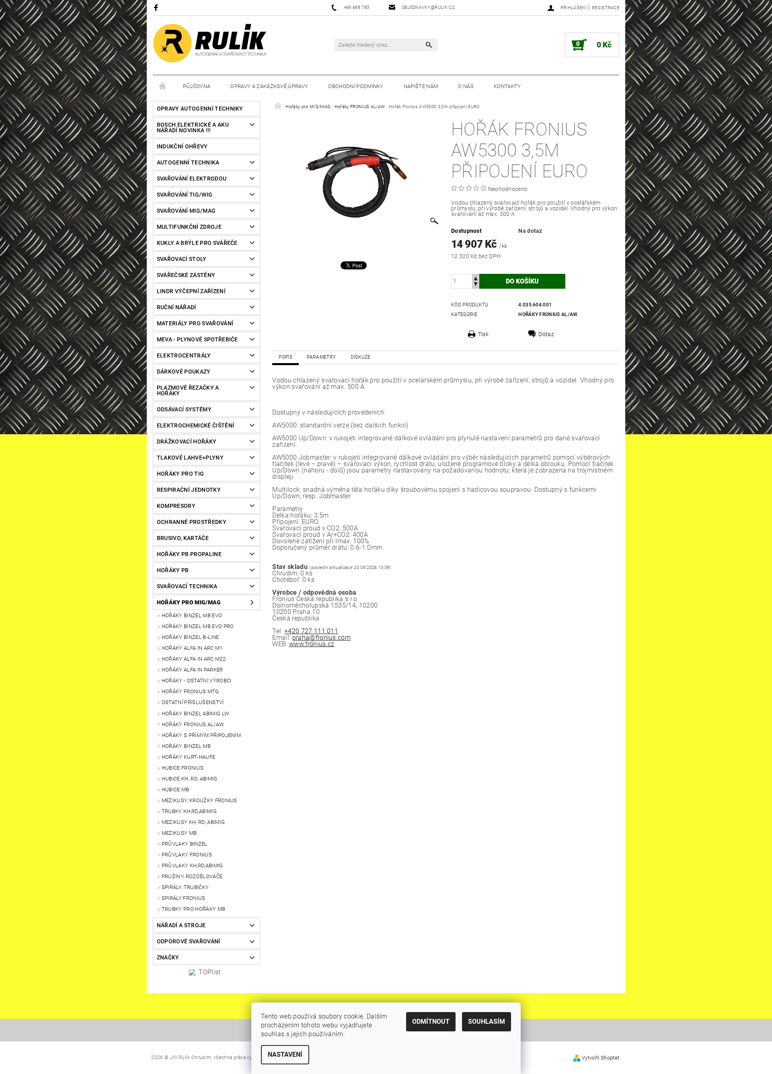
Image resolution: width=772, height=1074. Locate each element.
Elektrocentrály (184, 355)
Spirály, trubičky (185, 887)
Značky (168, 957)
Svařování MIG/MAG (186, 210)
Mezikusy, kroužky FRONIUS (199, 800)
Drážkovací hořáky (186, 441)
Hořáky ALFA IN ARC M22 (194, 659)
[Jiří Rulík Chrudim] (210, 43)
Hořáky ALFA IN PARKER (192, 670)
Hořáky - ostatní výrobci (197, 681)
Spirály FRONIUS (183, 898)
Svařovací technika (187, 586)
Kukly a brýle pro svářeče (197, 243)
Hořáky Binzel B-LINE (190, 637)
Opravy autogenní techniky (200, 108)
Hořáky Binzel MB (186, 746)
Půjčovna (197, 86)
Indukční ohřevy (182, 146)
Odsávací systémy (184, 409)
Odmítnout (431, 1021)
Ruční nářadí (176, 307)
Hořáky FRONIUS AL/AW (193, 724)
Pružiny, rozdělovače (192, 876)
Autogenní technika (188, 162)
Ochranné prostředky (191, 522)
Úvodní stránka (163, 86)
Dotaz (546, 334)
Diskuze (361, 357)
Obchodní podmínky (355, 86)
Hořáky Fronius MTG (190, 691)
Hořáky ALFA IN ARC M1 (192, 648)
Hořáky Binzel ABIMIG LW (195, 714)
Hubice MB (175, 790)
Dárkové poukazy (184, 371)
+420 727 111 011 (311, 631)
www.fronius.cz (311, 644)
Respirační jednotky (189, 490)
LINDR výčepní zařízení (191, 291)
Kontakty (507, 86)
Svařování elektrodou (191, 178)
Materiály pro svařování (195, 323)
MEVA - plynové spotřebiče (197, 339)
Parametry (321, 357)
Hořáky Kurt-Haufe (188, 757)
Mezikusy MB (179, 833)
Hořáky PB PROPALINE (189, 554)
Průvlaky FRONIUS (187, 855)
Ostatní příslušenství (193, 702)
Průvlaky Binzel (184, 844)
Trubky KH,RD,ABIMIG (189, 811)
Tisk (483, 334)
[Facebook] (157, 7)
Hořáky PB (173, 570)
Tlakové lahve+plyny (190, 457)
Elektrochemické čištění (195, 425)
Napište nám (421, 86)
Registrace (605, 7)
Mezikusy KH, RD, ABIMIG (193, 822)
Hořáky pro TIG (180, 473)
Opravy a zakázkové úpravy (269, 86)
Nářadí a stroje (181, 925)
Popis (285, 357)
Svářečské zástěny (186, 275)
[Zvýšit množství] (475, 277)
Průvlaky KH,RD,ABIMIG (192, 865)
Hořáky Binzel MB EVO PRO (198, 626)
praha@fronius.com (321, 637)
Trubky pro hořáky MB (193, 909)
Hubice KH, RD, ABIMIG (190, 779)
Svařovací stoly (182, 259)
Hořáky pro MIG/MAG (189, 602)
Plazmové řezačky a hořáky (188, 390)
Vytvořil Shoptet (600, 1058)
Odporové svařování (188, 941)
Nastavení (285, 1054)
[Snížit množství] (475, 285)
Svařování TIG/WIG (184, 194)
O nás (466, 86)
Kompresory (176, 506)
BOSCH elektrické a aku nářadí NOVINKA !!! (193, 127)
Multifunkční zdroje (189, 227)
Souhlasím (486, 1021)
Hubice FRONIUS (182, 768)
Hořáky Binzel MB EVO (192, 615)
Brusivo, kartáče (183, 538)
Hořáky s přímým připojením (201, 735)
